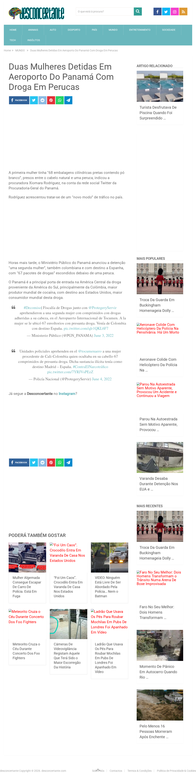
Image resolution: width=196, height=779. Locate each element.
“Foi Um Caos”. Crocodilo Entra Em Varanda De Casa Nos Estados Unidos (68, 587)
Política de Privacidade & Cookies (176, 770)
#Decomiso (32, 307)
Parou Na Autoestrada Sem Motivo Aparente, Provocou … (158, 424)
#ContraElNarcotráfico (90, 366)
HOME (13, 29)
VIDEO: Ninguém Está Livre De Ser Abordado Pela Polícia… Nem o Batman (108, 587)
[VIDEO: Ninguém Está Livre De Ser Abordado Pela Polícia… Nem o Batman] (109, 557)
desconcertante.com (54, 770)
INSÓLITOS (33, 40)
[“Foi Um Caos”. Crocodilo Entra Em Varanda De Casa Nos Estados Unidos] (68, 557)
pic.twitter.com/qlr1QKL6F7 (86, 328)
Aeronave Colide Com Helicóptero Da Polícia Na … (158, 364)
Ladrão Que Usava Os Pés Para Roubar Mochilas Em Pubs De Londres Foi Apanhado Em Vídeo (109, 658)
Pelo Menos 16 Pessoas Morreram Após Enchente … (156, 731)
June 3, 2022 (104, 335)
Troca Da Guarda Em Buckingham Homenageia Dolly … (157, 305)
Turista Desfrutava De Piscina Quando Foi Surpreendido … (158, 112)
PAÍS (94, 29)
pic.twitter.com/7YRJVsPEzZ (70, 371)
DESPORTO (74, 29)
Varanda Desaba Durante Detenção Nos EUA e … (159, 483)
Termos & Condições (139, 770)
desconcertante (9, 770)
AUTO (53, 29)
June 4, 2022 (102, 378)
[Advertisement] (68, 138)
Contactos (116, 770)
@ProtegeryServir (102, 307)
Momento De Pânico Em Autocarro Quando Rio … (158, 672)
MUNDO (113, 29)
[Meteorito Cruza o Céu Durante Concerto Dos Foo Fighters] (27, 624)
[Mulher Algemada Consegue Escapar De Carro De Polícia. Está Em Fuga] (27, 557)
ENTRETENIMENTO (139, 29)
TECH (13, 40)
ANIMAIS (33, 29)
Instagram (67, 393)
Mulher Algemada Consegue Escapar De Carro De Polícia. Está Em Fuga (27, 587)
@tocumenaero (90, 351)
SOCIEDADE (168, 29)
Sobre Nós (98, 770)
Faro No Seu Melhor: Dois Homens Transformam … (157, 612)
